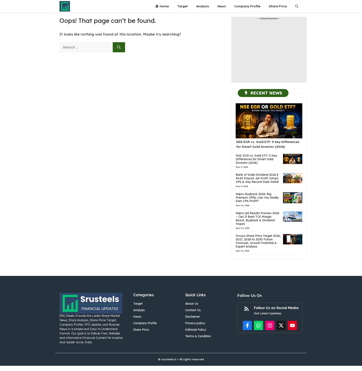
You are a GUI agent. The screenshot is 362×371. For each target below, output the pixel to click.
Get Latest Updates (267, 313)
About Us (191, 303)
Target (182, 6)
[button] (297, 6)
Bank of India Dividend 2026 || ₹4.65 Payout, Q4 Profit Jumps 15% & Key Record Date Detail (257, 178)
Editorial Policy (195, 330)
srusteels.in (168, 359)
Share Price (278, 6)
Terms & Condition (198, 336)
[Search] (119, 47)
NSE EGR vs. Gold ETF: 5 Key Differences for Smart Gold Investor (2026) (256, 159)
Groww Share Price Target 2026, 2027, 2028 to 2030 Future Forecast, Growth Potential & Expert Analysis (258, 241)
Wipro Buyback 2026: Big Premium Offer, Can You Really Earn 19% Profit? (257, 197)
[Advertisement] (269, 53)
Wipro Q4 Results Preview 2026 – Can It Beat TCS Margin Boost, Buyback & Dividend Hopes (257, 218)
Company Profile (247, 6)
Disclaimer (192, 317)
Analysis (202, 6)
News (221, 6)
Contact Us (193, 310)
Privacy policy (195, 323)
